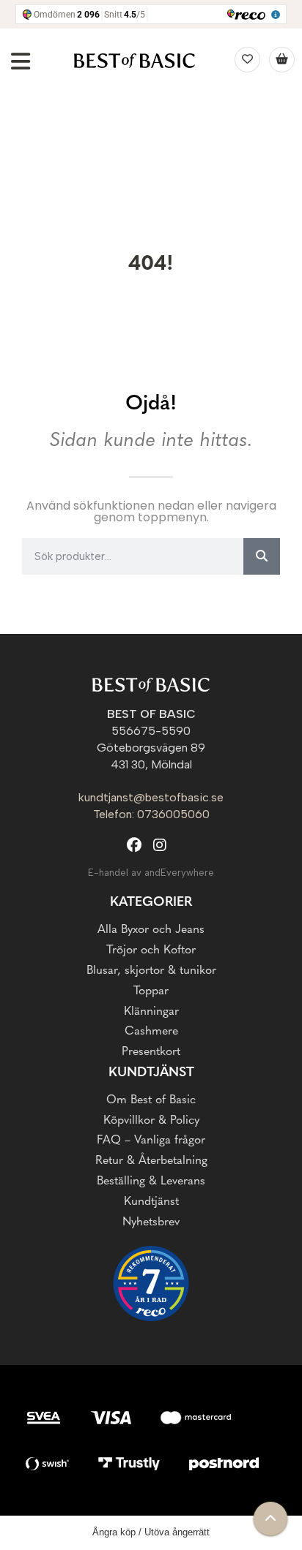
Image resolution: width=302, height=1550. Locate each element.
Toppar (151, 991)
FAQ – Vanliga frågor (151, 1140)
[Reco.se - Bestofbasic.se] (151, 1283)
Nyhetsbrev (151, 1222)
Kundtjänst (151, 1202)
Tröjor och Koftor (151, 950)
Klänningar (151, 1012)
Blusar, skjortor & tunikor (151, 971)
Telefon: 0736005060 (151, 814)
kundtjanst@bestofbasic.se (151, 797)
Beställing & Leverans (151, 1181)
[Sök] (261, 556)
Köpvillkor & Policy (151, 1121)
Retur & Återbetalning (151, 1161)
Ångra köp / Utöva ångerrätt (151, 1532)
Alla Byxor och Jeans (151, 930)
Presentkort (151, 1052)
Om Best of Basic (151, 1100)
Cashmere (151, 1031)
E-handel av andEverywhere (151, 872)
